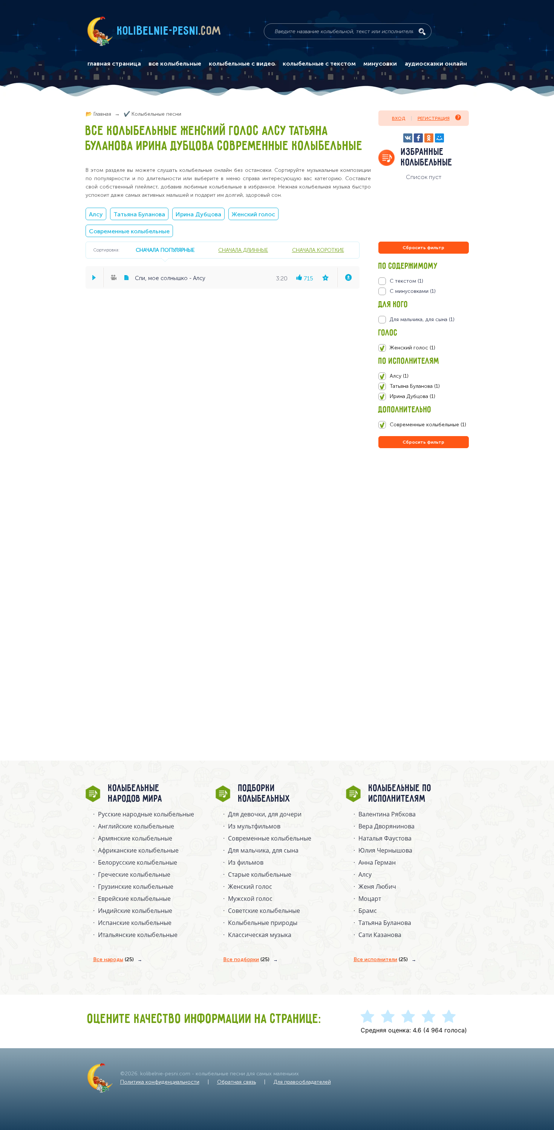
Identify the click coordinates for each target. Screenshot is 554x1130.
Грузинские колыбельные (135, 886)
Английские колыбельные (136, 826)
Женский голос (253, 214)
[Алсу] (423, 376)
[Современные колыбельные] (423, 425)
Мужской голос (250, 898)
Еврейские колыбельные (134, 898)
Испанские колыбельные (134, 923)
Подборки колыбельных (264, 793)
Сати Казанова (379, 935)
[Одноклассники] (428, 137)
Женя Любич (377, 886)
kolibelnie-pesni (169, 31)
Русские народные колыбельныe (146, 814)
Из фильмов (245, 862)
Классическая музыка (259, 935)
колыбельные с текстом (319, 64)
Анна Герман (377, 862)
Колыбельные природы (262, 923)
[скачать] (348, 277)
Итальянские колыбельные (138, 935)
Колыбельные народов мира (135, 793)
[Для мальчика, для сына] (423, 319)
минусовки (380, 64)
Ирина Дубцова (198, 214)
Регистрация (434, 118)
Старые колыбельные (259, 874)
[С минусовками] (423, 291)
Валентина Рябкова (387, 814)
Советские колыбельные (264, 910)
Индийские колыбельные (135, 910)
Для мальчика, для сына (263, 850)
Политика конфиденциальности (159, 1082)
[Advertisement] (423, 531)
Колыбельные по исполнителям (400, 793)
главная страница (114, 64)
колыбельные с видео (242, 64)
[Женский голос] (423, 348)
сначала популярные (165, 250)
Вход (398, 118)
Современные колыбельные (129, 231)
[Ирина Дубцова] (423, 396)
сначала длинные (243, 250)
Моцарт (369, 898)
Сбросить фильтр (423, 247)
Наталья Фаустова (385, 838)
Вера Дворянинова (386, 826)
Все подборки (246, 959)
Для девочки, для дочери (264, 814)
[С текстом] (423, 281)
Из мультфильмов (254, 826)
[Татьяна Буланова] (423, 386)
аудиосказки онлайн (436, 64)
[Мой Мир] (439, 137)
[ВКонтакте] (407, 137)
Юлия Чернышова (385, 850)
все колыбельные (174, 64)
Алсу (96, 214)
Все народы (113, 959)
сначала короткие (318, 250)
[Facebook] (418, 137)
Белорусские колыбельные (137, 862)
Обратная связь (236, 1082)
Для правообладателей (302, 1082)
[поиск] (422, 32)
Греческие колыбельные (134, 874)
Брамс (367, 910)
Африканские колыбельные (138, 850)
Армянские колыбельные (135, 838)
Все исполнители (381, 959)
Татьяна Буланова (139, 214)
